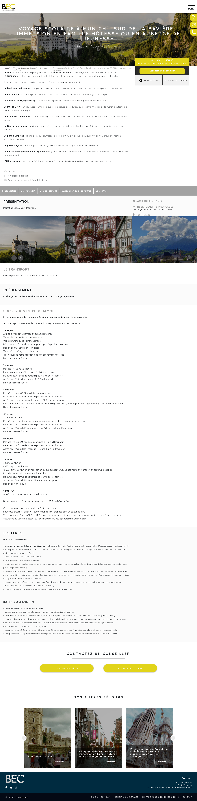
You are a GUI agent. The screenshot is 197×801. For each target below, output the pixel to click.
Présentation (9, 191)
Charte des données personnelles (160, 797)
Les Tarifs (101, 191)
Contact (187, 797)
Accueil (7, 68)
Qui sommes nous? (100, 797)
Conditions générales (126, 797)
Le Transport (28, 191)
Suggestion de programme (76, 191)
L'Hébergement (48, 191)
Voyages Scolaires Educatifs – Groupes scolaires (30, 69)
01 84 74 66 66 (186, 782)
